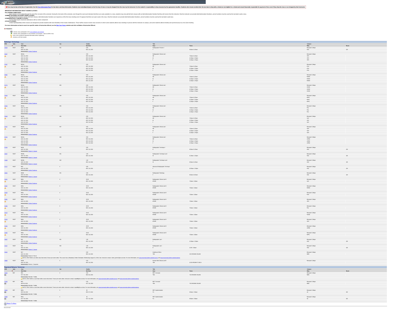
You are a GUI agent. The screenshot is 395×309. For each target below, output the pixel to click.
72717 (5, 166)
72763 (5, 137)
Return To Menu (11, 303)
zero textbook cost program (37, 31)
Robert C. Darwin (32, 151)
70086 (5, 74)
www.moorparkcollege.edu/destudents (129, 278)
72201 (5, 179)
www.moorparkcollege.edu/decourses (148, 257)
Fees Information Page (44, 7)
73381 (5, 199)
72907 (5, 153)
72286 (5, 206)
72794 (5, 147)
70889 (5, 260)
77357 (5, 64)
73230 (5, 273)
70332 (5, 252)
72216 (5, 219)
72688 (5, 296)
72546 (5, 106)
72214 (5, 212)
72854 (5, 173)
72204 (5, 192)
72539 (5, 47)
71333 (5, 281)
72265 (5, 226)
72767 (5, 126)
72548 (5, 116)
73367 (5, 54)
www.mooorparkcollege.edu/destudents (170, 257)
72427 (5, 245)
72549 (5, 95)
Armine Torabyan (32, 51)
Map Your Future (61, 25)
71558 (5, 160)
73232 (5, 290)
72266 (5, 232)
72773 (5, 85)
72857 (5, 239)
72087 (5, 186)
